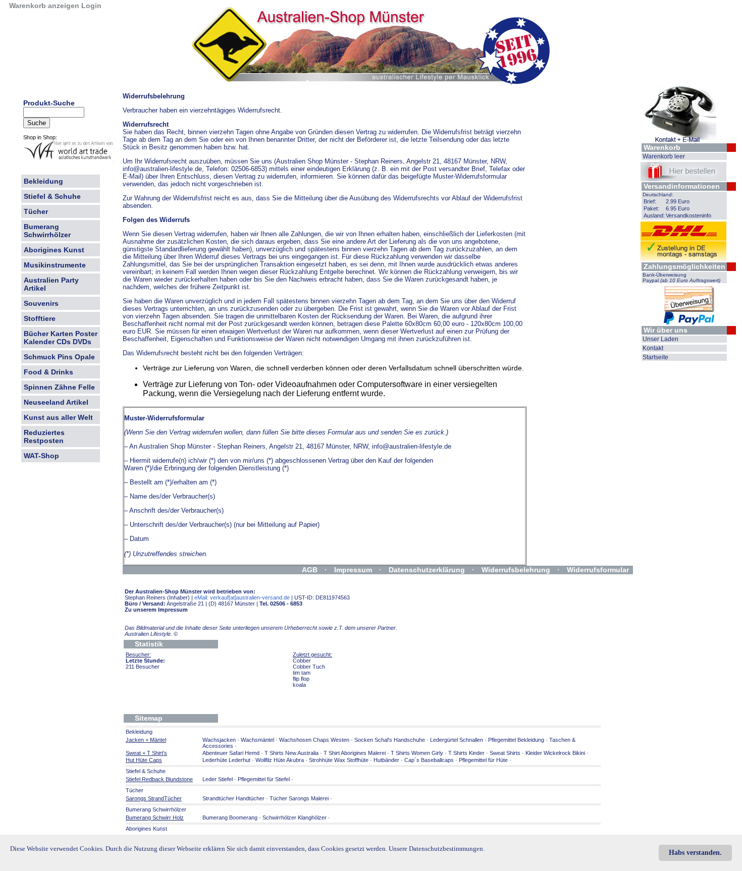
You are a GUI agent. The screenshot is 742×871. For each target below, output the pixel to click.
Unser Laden (660, 339)
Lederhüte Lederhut (226, 760)
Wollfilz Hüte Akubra (279, 760)
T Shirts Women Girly (417, 753)
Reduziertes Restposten (44, 436)
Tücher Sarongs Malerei (299, 798)
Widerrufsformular (598, 570)
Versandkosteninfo (688, 215)
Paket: (651, 208)
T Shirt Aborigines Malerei (355, 753)
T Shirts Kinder (466, 753)
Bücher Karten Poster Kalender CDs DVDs (60, 338)
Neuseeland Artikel (56, 402)
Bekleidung (43, 181)
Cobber (302, 661)
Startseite (655, 357)
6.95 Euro (678, 208)
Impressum (353, 570)
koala (299, 685)
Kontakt (653, 348)
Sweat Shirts (505, 753)
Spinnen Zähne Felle (59, 387)
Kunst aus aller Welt (58, 417)
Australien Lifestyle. (151, 634)
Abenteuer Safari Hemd (230, 753)
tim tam (301, 673)
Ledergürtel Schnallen (456, 740)
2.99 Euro (678, 201)
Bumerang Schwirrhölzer (47, 231)
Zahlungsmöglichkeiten (684, 266)
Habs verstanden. (695, 852)
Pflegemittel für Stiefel (264, 779)
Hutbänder (387, 760)
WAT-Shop (41, 456)
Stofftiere (40, 318)
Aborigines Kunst (54, 250)
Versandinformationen (682, 186)
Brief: (650, 201)
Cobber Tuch (309, 667)
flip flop (301, 679)
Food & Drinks (48, 372)
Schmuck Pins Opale (59, 357)
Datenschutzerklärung (427, 570)
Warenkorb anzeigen (44, 6)
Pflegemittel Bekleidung (516, 740)
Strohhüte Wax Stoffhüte (338, 760)
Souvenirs (41, 303)
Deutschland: (658, 194)
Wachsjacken (219, 740)
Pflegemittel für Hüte (483, 760)
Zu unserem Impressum (156, 610)
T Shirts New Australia (291, 753)
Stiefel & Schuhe (52, 196)
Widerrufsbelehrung (516, 570)
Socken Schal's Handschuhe (389, 740)
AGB (309, 570)
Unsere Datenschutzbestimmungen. (437, 848)
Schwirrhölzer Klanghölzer (294, 817)
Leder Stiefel (218, 779)
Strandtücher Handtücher (233, 798)
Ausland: (654, 215)
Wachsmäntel (257, 740)
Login (91, 6)
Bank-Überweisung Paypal (681, 277)
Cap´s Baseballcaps (429, 760)
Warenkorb (662, 147)
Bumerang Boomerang (229, 817)
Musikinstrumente (55, 265)
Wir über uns (665, 330)
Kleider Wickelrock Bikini (555, 753)
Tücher (36, 211)
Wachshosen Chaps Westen (314, 740)
